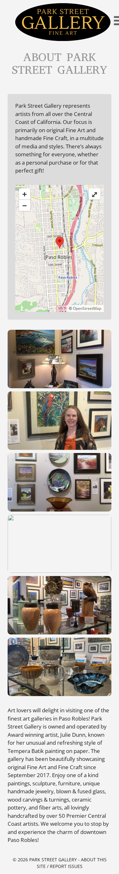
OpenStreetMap (87, 308)
